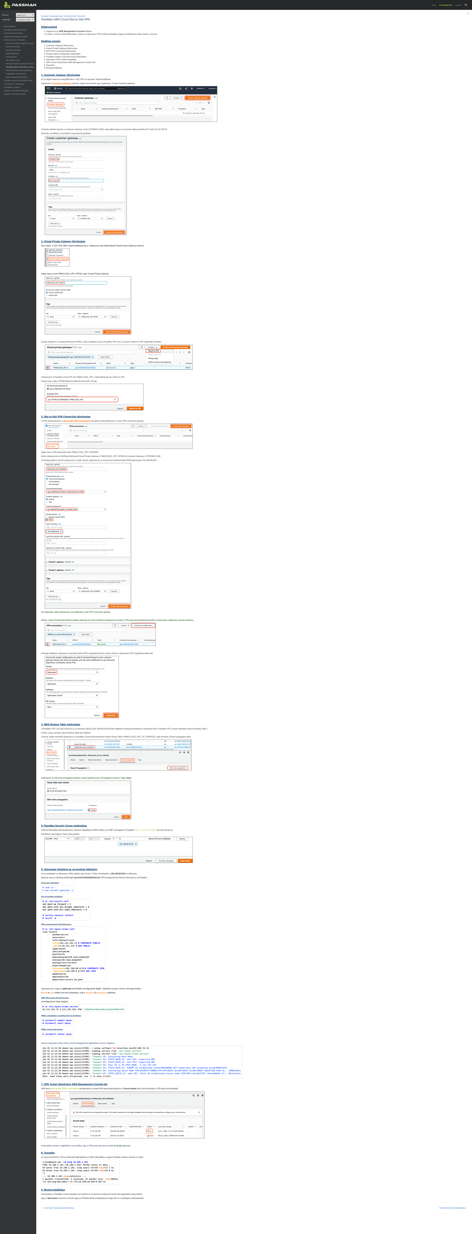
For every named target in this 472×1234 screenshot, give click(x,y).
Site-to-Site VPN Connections (76, 421)
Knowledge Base (445, 5)
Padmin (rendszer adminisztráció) (20, 43)
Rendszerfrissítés (13, 46)
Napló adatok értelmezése (16, 77)
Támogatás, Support (12, 87)
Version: (5, 15)
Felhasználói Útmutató (13, 33)
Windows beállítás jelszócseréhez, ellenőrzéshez (22, 63)
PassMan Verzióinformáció (15, 94)
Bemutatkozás (10, 26)
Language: (6, 19)
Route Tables (48, 737)
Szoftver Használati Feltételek (16, 90)
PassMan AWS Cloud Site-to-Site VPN (21, 67)
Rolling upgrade (12, 53)
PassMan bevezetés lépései (15, 30)
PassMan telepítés (13, 50)
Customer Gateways (61, 83)
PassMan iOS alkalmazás (14, 84)
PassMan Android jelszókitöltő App (18, 80)
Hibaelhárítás (11, 57)
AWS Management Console (71, 31)
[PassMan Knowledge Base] (20, 5)
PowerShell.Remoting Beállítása (19, 70)
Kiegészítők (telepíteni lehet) (15, 36)
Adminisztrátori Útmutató (14, 40)
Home (434, 5)
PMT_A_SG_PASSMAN (145, 830)
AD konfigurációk (13, 60)
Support (458, 5)
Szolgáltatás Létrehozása (16, 74)
